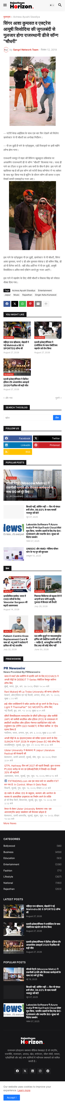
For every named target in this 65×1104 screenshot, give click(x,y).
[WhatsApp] (22, 304)
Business (32, 852)
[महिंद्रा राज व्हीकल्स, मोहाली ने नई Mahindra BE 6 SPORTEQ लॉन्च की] (13, 911)
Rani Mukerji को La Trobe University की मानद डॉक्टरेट (31, 691)
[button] (5, 5)
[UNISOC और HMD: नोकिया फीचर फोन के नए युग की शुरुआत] (13, 554)
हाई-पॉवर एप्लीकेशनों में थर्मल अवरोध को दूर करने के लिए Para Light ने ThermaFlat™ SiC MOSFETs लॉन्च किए (31, 705)
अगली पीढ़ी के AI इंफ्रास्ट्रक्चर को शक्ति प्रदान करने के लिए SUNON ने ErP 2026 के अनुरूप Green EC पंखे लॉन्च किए (32, 740)
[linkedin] (33, 1071)
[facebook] (17, 1071)
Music (16, 294)
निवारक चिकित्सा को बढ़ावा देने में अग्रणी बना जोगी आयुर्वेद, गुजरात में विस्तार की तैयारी (48, 599)
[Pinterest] (30, 304)
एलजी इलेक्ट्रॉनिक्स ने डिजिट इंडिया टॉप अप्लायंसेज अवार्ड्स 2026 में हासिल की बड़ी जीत (16, 382)
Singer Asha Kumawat (45, 294)
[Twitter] (14, 304)
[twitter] (25, 1071)
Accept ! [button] (11, 1097)
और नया (8, 397)
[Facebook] (6, 304)
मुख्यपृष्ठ (6, 17)
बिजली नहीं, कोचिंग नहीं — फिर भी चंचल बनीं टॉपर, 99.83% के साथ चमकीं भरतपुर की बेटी (43, 509)
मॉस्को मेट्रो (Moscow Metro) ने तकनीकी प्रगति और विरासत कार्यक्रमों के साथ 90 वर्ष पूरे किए (43, 972)
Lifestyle (32, 876)
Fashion (32, 870)
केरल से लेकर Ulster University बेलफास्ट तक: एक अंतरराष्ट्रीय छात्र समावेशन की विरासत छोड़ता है (27, 810)
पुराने (57, 397)
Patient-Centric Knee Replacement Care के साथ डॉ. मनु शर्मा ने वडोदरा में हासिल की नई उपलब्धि (15, 640)
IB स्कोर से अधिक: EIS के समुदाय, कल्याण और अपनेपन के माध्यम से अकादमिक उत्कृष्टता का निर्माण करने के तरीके (30, 795)
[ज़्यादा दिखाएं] (45, 304)
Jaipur (8, 294)
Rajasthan (27, 294)
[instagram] (40, 1071)
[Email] (38, 304)
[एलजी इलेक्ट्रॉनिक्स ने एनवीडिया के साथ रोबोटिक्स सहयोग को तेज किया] (13, 929)
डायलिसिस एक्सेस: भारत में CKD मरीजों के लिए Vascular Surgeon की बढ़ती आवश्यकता (15, 600)
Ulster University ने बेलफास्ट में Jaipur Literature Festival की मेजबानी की (29, 752)
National (32, 882)
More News (9, 823)
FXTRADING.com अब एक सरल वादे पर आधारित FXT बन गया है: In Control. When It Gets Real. (31, 783)
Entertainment (45, 290)
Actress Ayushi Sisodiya (26, 17)
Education (32, 858)
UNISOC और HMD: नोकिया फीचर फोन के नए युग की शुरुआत (42, 550)
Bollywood (32, 845)
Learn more (24, 1090)
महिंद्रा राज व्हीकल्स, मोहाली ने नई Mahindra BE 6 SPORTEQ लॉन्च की (16, 345)
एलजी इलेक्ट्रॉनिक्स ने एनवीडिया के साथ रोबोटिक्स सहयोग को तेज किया (45, 345)
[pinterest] (48, 1071)
